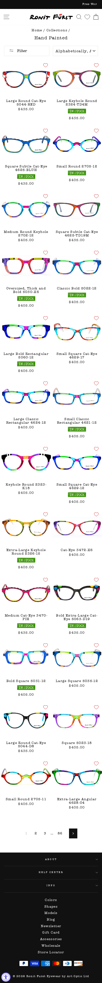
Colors (51, 900)
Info (50, 885)
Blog (51, 920)
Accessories (51, 939)
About (51, 859)
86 (60, 833)
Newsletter (51, 926)
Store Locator (51, 952)
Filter (21, 51)
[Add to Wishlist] (45, 65)
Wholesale (51, 946)
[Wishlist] (87, 16)
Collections (56, 30)
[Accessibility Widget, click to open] (6, 977)
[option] (51, 4)
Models (50, 913)
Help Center (51, 872)
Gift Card (51, 932)
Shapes (51, 907)
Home (37, 30)
